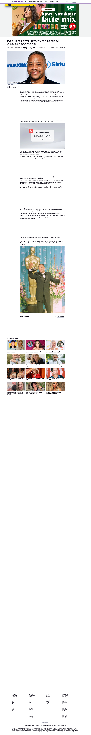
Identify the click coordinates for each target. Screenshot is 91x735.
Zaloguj (74, 1)
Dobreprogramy (31, 707)
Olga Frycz (63, 693)
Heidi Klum (47, 694)
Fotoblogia (30, 710)
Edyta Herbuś (64, 696)
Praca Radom (64, 708)
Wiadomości (14, 700)
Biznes (13, 702)
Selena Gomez (31, 694)
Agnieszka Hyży (14, 697)
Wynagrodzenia (31, 716)
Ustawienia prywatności (61, 725)
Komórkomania (31, 708)
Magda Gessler (31, 696)
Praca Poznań (64, 707)
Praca (13, 709)
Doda (46, 695)
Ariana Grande (14, 694)
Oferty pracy (64, 701)
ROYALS (57, 1)
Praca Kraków (64, 703)
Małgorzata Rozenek (32, 695)
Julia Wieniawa (14, 693)
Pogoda (13, 710)
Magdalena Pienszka (13, 86)
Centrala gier (31, 714)
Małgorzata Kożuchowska (32, 693)
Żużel (29, 715)
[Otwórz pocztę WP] (67, 2)
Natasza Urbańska (65, 695)
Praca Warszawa (64, 702)
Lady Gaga (30, 697)
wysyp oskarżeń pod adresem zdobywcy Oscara (39, 180)
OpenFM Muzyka (48, 702)
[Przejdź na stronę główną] (13, 2)
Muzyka (25, 1)
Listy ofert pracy (64, 716)
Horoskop (30, 703)
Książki (30, 701)
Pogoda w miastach (48, 705)
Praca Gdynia (64, 710)
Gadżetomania (31, 709)
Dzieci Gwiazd (39, 1)
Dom (29, 700)
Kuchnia (30, 702)
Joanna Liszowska (65, 694)
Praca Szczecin (64, 709)
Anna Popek (47, 697)
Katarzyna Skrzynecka (49, 693)
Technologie (14, 703)
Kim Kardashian (48, 696)
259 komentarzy (56, 87)
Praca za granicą (64, 715)
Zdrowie (13, 708)
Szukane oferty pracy (65, 717)
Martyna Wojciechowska (65, 697)
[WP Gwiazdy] (19, 2)
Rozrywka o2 (31, 717)
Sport (13, 701)
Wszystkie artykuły (48, 700)
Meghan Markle (14, 695)
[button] (70, 1)
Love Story (46, 1)
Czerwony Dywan (32, 1)
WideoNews (52, 1)
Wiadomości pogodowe (49, 704)
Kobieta (13, 707)
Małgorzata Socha (14, 696)
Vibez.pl (47, 703)
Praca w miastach (65, 714)
